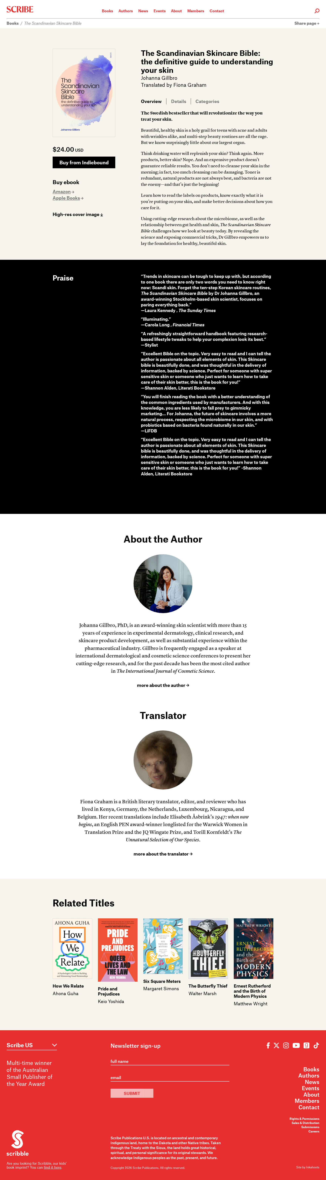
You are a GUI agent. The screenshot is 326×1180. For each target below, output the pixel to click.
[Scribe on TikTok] (315, 1045)
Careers (313, 1131)
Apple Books (66, 198)
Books (107, 10)
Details (178, 101)
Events (160, 10)
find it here (52, 1167)
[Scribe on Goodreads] (306, 1045)
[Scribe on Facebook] (269, 1045)
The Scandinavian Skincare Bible (53, 23)
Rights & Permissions (304, 1118)
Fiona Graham (189, 85)
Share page (305, 23)
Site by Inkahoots (307, 1167)
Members (195, 10)
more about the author (161, 685)
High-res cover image (76, 214)
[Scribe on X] (276, 1045)
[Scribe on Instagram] (286, 1045)
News (143, 10)
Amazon (62, 191)
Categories (207, 101)
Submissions (310, 1127)
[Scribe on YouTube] (296, 1045)
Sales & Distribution (305, 1123)
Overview (151, 101)
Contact (217, 10)
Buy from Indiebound (84, 162)
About (176, 10)
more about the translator (162, 854)
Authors (125, 10)
